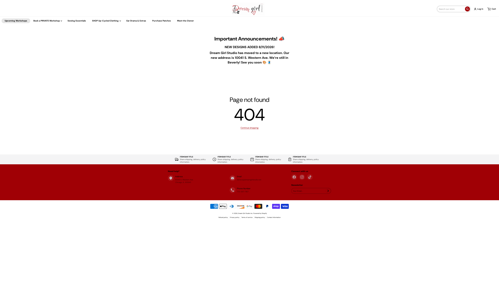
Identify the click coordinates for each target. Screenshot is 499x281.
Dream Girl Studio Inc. (245, 213)
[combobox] (453, 9)
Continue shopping (249, 127)
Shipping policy (260, 217)
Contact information (274, 217)
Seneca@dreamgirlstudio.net (249, 179)
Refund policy (223, 217)
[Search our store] (467, 9)
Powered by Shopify (260, 213)
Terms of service (246, 217)
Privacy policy (234, 217)
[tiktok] (310, 177)
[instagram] (302, 177)
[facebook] (294, 177)
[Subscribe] (328, 191)
